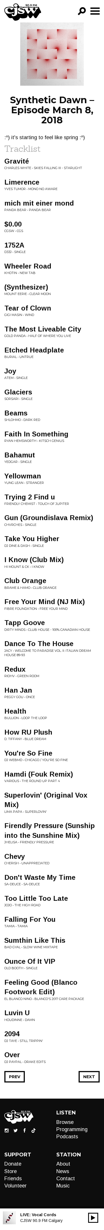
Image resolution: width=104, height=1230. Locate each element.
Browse (65, 1122)
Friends (13, 1178)
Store (10, 1171)
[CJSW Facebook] (24, 1130)
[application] (93, 1218)
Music (63, 1186)
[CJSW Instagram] (6, 1130)
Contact (65, 1178)
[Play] (93, 1218)
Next (89, 1076)
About (63, 1164)
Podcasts (67, 1136)
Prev (14, 1076)
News (62, 1171)
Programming (72, 1129)
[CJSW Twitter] (15, 1130)
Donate (12, 1164)
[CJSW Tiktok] (33, 1130)
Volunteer (15, 1186)
